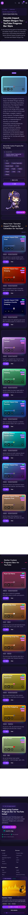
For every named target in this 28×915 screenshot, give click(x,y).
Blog (3, 874)
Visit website (14, 910)
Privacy (18, 872)
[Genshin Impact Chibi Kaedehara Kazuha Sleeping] (14, 306)
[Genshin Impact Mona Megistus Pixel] (14, 503)
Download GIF (20, 212)
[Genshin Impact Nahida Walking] (14, 377)
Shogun (7, 171)
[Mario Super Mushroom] (14, 682)
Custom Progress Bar (16, 163)
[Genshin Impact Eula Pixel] (14, 244)
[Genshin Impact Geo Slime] (14, 471)
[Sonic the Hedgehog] (14, 713)
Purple (13, 168)
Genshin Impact (9, 166)
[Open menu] (26, 3)
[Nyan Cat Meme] (14, 580)
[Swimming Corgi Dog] (14, 643)
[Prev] (5, 89)
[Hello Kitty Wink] (14, 611)
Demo (3, 861)
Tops (17, 857)
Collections (19, 855)
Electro (7, 174)
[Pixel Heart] (14, 745)
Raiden (20, 168)
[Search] (15, 2)
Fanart (7, 168)
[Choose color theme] (19, 2)
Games (7, 163)
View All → (24, 232)
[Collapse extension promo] (25, 879)
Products (4, 863)
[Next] (11, 89)
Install (3, 853)
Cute (17, 166)
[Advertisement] (14, 55)
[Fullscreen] (23, 89)
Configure (4, 855)
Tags (17, 862)
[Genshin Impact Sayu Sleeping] (14, 275)
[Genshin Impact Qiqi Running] (14, 408)
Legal (17, 870)
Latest (17, 860)
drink (13, 171)
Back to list (15, 180)
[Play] (8, 89)
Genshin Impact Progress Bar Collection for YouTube (13, 154)
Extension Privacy (20, 874)
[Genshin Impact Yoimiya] (14, 346)
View (12, 261)
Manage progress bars (6, 858)
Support (4, 872)
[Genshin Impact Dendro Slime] (14, 440)
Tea (19, 171)
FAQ (3, 870)
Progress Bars (19, 853)
